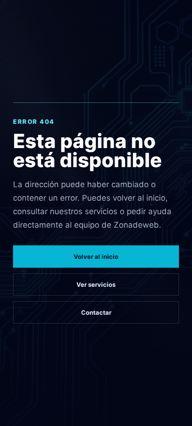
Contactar (96, 312)
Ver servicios (96, 284)
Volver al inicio (96, 256)
